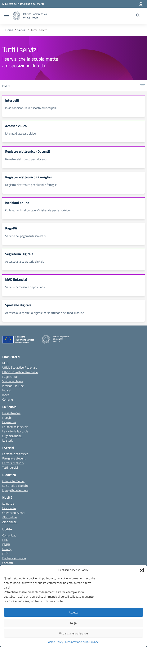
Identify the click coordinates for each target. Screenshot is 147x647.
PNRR (6, 544)
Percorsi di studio (13, 463)
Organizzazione (12, 436)
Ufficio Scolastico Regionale (19, 367)
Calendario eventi (13, 512)
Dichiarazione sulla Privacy (82, 642)
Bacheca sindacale (14, 558)
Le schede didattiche (15, 485)
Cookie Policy (55, 642)
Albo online (9, 517)
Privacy (6, 549)
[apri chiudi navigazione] (6, 16)
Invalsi (6, 390)
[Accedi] (141, 4)
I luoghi (6, 417)
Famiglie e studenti (14, 458)
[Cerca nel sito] (138, 15)
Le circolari (9, 508)
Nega (73, 623)
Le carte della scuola (15, 431)
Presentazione (11, 413)
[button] (141, 570)
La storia (7, 440)
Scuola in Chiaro (12, 381)
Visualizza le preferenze (73, 633)
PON (5, 540)
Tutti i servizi (10, 467)
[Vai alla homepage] (16, 15)
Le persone (9, 422)
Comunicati (9, 535)
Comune (7, 399)
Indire (5, 395)
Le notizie (8, 503)
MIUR (5, 363)
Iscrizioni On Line (13, 385)
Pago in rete (10, 376)
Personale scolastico (15, 453)
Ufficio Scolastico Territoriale (20, 372)
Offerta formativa (13, 481)
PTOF (5, 553)
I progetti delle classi (15, 490)
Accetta (73, 612)
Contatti (7, 562)
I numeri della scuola (15, 426)
